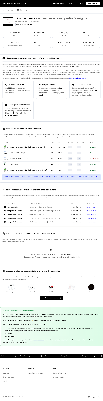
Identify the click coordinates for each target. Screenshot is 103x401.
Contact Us (7, 373)
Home (3, 10)
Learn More (91, 207)
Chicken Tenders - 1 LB (18, 158)
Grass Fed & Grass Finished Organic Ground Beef (28, 170)
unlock (72, 147)
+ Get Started (93, 3)
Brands (10, 10)
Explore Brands (58, 3)
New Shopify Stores (35, 373)
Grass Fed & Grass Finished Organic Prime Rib (27, 147)
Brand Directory (9, 377)
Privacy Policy (58, 377)
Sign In (80, 3)
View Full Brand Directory (50, 298)
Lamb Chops (14, 164)
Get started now (38, 340)
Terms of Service (59, 373)
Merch (5, 381)
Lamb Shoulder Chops (17, 153)
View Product (91, 211)
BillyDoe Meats (21, 10)
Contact (71, 3)
